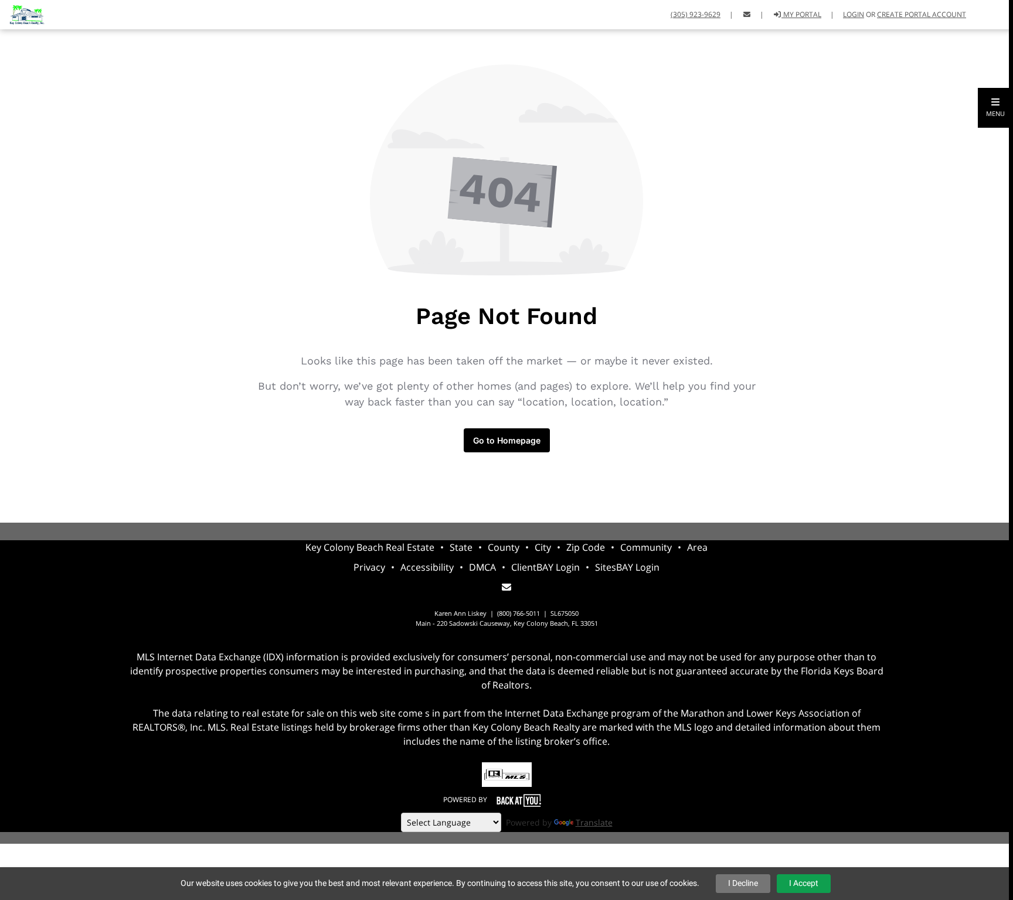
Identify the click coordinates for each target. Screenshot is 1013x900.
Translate (594, 822)
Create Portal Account (921, 14)
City (543, 547)
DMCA (482, 567)
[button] (995, 108)
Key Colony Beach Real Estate (369, 547)
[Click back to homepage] (22, 13)
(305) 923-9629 (695, 14)
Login (853, 14)
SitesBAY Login (627, 567)
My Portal (801, 14)
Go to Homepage (507, 440)
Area (697, 547)
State (461, 547)
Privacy (369, 567)
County (503, 547)
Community (646, 547)
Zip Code (585, 547)
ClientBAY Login (545, 567)
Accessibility (427, 567)
